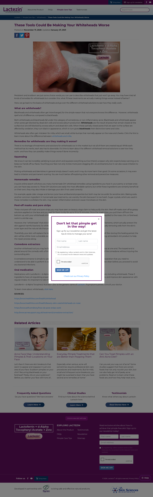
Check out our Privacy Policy (76, 276)
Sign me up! (63, 270)
